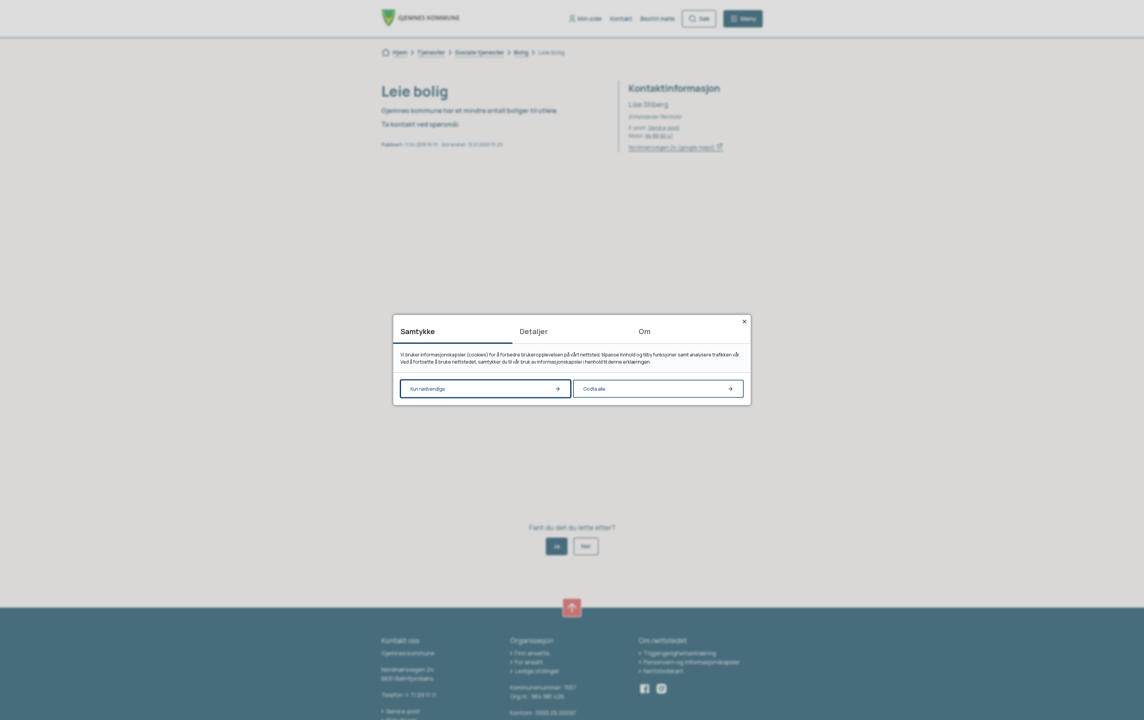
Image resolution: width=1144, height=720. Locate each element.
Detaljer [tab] (534, 331)
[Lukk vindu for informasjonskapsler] (744, 321)
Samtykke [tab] (417, 331)
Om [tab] (644, 331)
